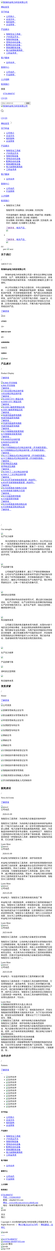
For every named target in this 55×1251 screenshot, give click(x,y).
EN (5, 98)
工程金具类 (12, 53)
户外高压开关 (13, 37)
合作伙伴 (11, 62)
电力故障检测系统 (15, 50)
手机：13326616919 (11, 1197)
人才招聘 (5, 79)
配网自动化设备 (14, 45)
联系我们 (5, 84)
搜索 (28, 103)
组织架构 (11, 22)
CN (2, 98)
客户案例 (5, 58)
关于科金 (5, 12)
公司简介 (11, 16)
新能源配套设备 (14, 47)
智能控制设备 (13, 39)
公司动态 (11, 72)
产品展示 (5, 29)
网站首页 (5, 7)
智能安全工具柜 (14, 34)
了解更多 (11, 228)
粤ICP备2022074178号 (28, 1225)
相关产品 (21, 228)
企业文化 (11, 19)
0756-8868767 (9, 93)
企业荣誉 (11, 25)
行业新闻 (11, 75)
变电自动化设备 (14, 42)
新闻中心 (5, 67)
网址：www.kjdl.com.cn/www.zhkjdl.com (20, 1203)
